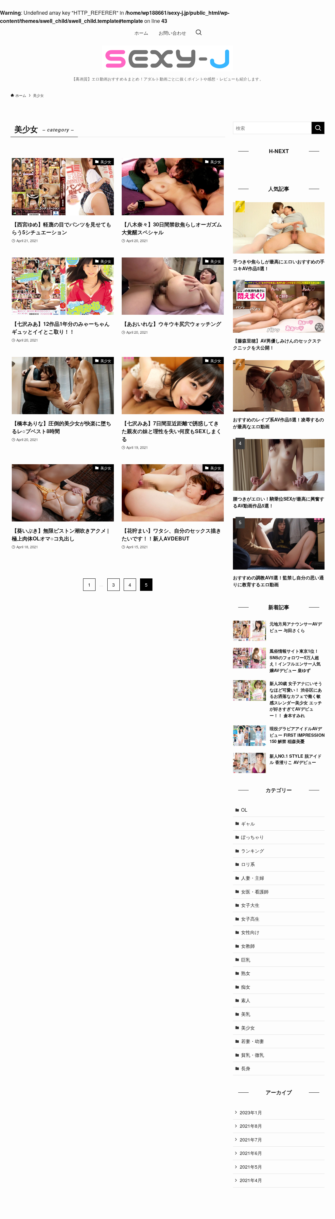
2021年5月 (251, 1166)
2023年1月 (251, 1112)
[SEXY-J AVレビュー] (167, 58)
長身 (245, 1068)
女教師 (248, 946)
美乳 (245, 1014)
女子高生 (250, 918)
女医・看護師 (255, 891)
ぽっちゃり (252, 837)
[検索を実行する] (318, 128)
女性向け (250, 932)
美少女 (248, 1027)
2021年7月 (251, 1139)
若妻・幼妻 (252, 1041)
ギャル (248, 823)
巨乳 (245, 959)
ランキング (252, 850)
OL (244, 809)
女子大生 (250, 905)
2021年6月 (251, 1153)
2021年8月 (251, 1125)
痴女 (245, 986)
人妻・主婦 (252, 877)
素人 (245, 1000)
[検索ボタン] (198, 32)
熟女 (245, 973)
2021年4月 (251, 1180)
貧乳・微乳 (252, 1054)
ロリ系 (248, 864)
